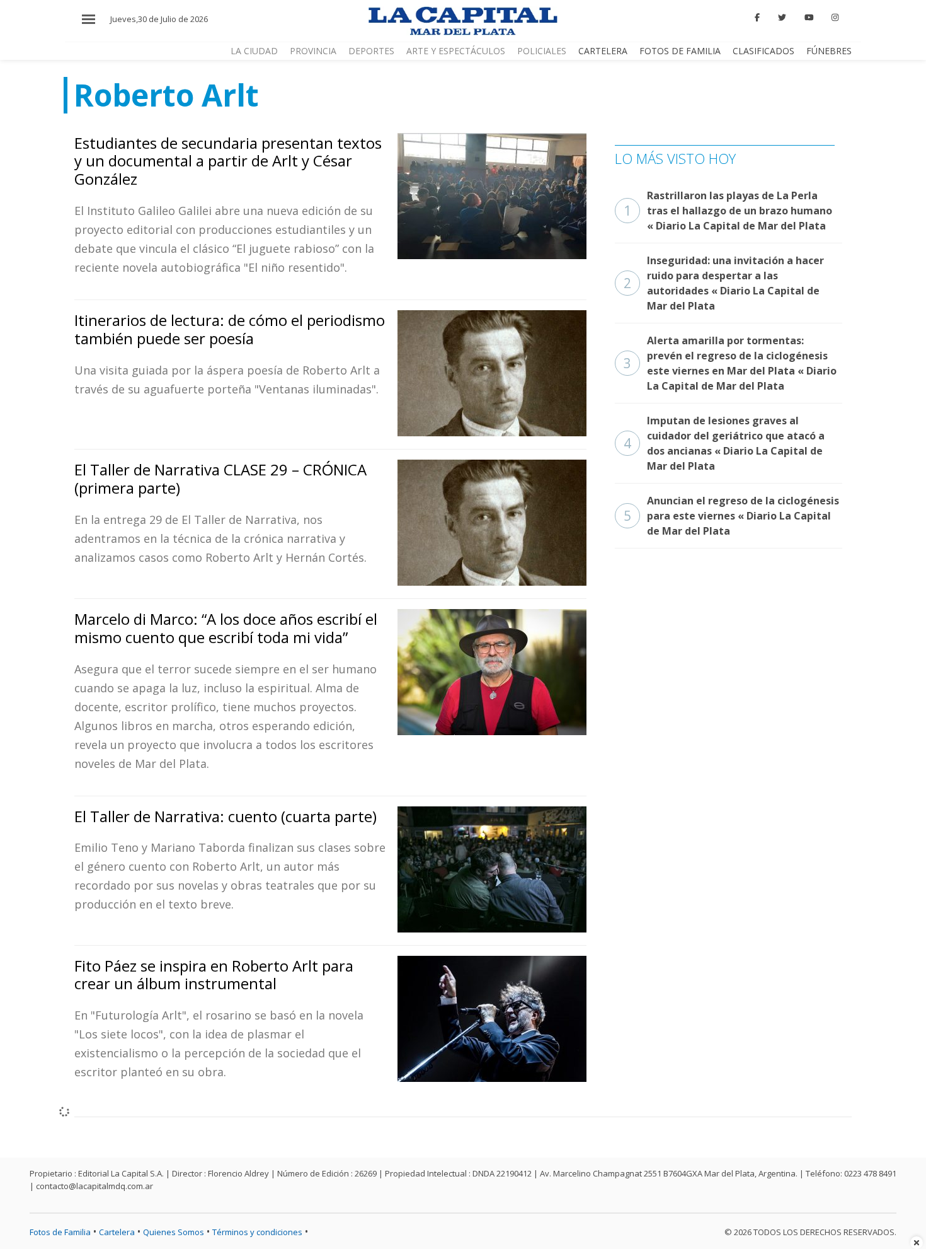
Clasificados (763, 51)
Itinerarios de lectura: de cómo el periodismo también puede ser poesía (229, 329)
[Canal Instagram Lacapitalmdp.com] (835, 17)
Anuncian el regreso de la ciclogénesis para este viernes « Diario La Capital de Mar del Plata (731, 516)
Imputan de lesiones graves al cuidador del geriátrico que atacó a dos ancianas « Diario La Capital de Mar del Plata (724, 443)
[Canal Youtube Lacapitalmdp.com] (808, 17)
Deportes (371, 51)
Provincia (313, 51)
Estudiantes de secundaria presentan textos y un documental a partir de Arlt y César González (228, 161)
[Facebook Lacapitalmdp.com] (757, 17)
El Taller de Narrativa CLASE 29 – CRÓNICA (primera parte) (220, 478)
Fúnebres (829, 51)
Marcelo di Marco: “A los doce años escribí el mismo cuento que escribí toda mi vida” (225, 628)
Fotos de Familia (680, 51)
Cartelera (602, 51)
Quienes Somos (173, 1232)
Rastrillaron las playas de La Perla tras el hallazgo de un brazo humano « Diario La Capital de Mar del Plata (728, 211)
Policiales (541, 51)
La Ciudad (254, 51)
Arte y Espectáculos (455, 51)
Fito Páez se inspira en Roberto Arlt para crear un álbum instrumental (213, 974)
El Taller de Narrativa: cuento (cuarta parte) (225, 816)
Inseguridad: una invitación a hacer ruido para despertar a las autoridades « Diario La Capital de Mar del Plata (724, 283)
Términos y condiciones (257, 1232)
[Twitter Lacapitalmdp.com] (782, 17)
